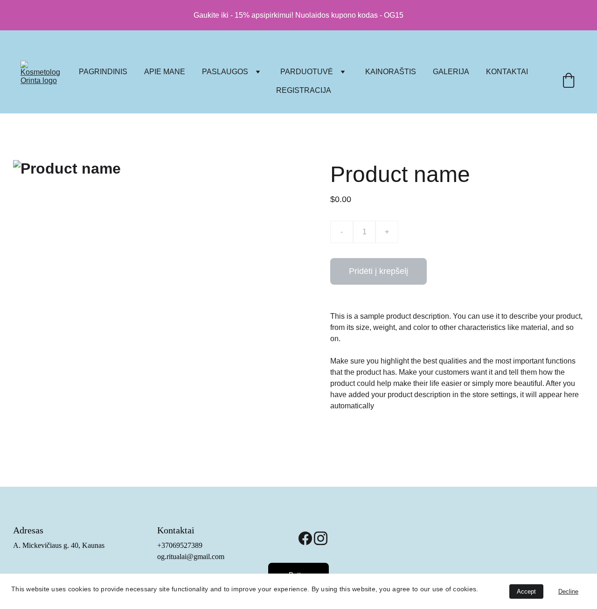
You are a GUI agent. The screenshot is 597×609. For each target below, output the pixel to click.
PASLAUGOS (225, 72)
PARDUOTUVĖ (306, 72)
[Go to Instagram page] (320, 538)
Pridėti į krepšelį (378, 271)
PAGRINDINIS (103, 72)
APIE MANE (164, 72)
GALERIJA (451, 72)
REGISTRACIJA (303, 90)
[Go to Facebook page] (305, 538)
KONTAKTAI (507, 72)
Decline (568, 591)
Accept (526, 591)
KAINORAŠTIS (390, 72)
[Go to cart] (568, 81)
